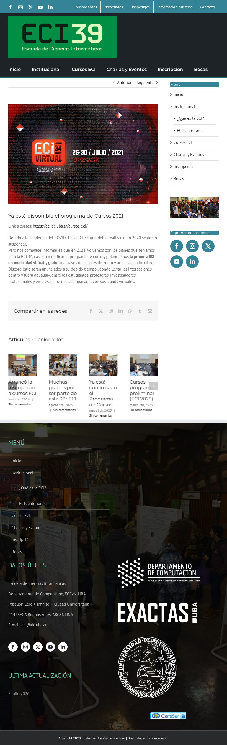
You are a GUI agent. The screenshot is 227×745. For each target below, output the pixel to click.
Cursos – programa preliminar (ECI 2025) (142, 390)
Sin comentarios (19, 404)
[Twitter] (208, 246)
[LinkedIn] (192, 261)
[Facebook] (176, 246)
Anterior (124, 82)
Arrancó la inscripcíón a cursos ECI (22, 387)
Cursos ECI (183, 142)
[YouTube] (176, 261)
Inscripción (183, 166)
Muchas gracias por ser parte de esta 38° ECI (63, 390)
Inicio (178, 94)
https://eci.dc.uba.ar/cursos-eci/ (60, 226)
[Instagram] (192, 246)
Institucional (184, 106)
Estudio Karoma (157, 738)
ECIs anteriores (190, 130)
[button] (12, 386)
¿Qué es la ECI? (190, 118)
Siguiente (145, 82)
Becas (179, 178)
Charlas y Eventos (189, 154)
